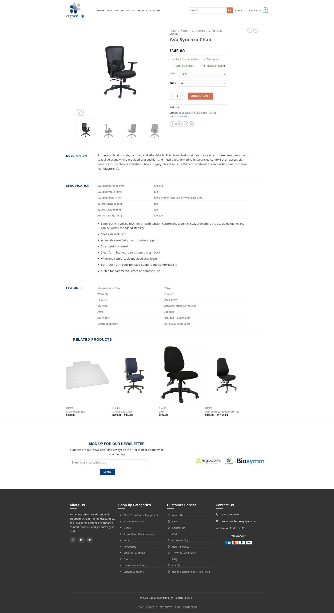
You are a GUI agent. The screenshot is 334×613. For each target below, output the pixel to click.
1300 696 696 (230, 514)
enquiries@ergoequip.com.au (239, 521)
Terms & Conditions (184, 553)
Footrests (129, 559)
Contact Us (153, 10)
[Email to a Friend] (185, 124)
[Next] (158, 72)
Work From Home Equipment (141, 515)
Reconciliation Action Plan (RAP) (191, 571)
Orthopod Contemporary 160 (222, 411)
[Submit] (230, 10)
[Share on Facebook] (173, 124)
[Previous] (82, 72)
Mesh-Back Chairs (198, 112)
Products (127, 10)
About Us (112, 10)
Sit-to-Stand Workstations (139, 534)
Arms (173, 83)
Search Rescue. (184, 597)
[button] (238, 10)
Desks (127, 527)
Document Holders (135, 565)
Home (100, 10)
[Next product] (249, 30)
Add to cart (200, 96)
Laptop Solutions (134, 571)
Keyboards (130, 546)
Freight (176, 565)
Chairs (200, 31)
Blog (141, 10)
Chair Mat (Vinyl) (75, 411)
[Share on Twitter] (179, 124)
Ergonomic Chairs (134, 521)
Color (173, 73)
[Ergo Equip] (79, 10)
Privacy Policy (180, 540)
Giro (161, 411)
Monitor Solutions (134, 553)
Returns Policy (180, 546)
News (175, 521)
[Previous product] (255, 30)
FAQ (174, 559)
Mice (126, 540)
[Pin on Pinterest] (191, 124)
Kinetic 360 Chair (122, 411)
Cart (174, 534)
